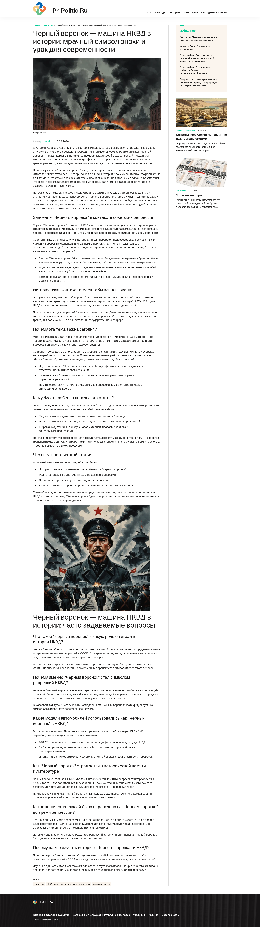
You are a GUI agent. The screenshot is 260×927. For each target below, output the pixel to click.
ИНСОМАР (181, 191)
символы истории (81, 884)
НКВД (49, 884)
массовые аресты (101, 884)
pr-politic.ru (46, 902)
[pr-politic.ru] (39, 8)
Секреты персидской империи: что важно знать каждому (201, 125)
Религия (153, 915)
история (175, 12)
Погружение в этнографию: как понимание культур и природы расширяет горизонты (201, 82)
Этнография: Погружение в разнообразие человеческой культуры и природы (201, 58)
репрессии (48, 25)
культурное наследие (214, 12)
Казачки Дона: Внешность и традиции (201, 47)
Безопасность (170, 915)
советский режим (62, 884)
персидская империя (185, 130)
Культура (160, 12)
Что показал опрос (201, 183)
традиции (139, 915)
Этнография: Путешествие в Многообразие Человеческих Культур (201, 70)
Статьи (147, 12)
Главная (36, 25)
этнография (190, 12)
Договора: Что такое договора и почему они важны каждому (201, 38)
